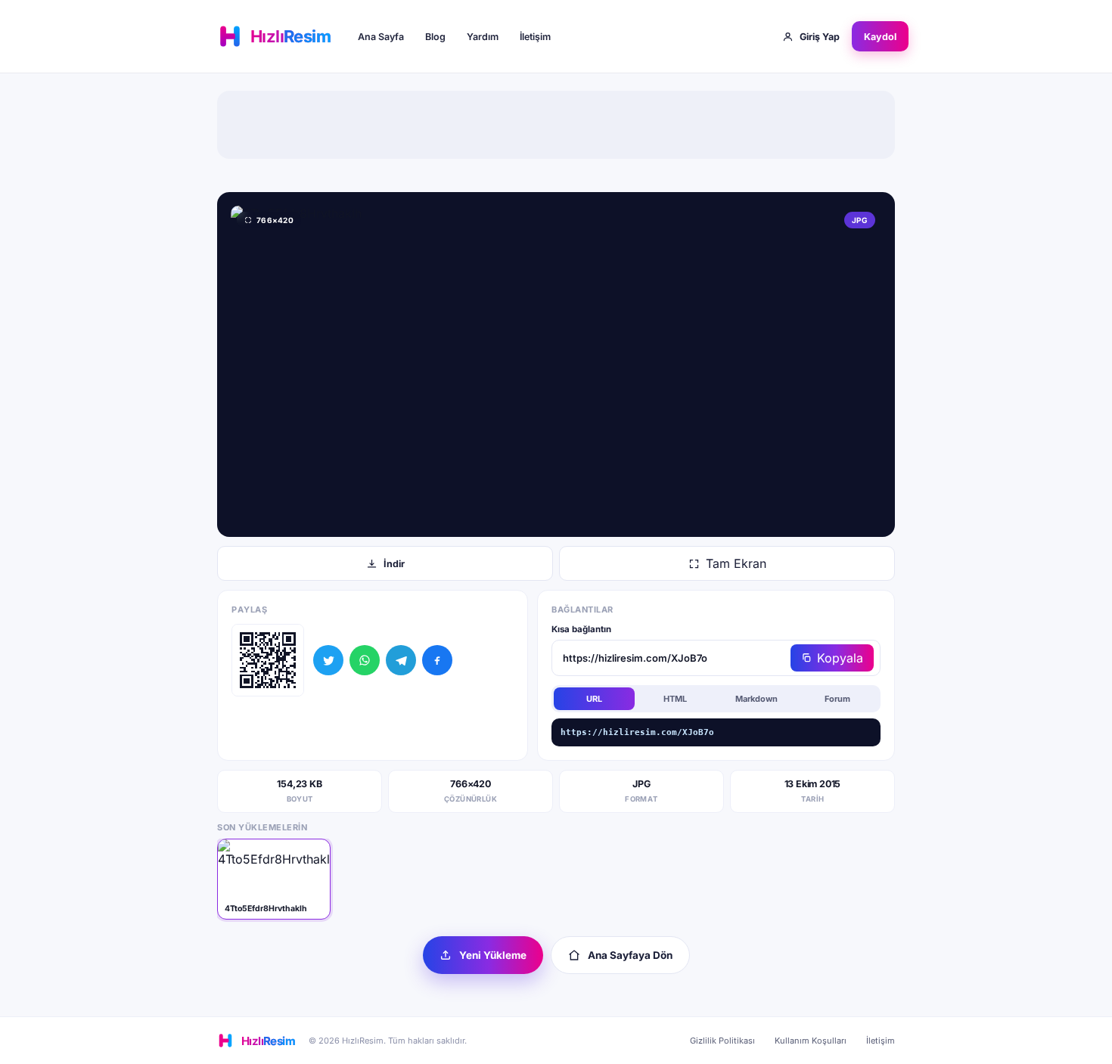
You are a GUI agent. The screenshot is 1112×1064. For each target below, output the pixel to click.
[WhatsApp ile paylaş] (364, 660)
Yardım (483, 36)
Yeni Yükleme (492, 955)
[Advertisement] (556, 125)
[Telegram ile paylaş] (401, 660)
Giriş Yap (820, 36)
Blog (435, 36)
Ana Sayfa (381, 36)
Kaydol (880, 36)
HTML (675, 698)
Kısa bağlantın (581, 629)
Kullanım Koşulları (810, 1040)
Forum (837, 698)
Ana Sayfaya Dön (630, 955)
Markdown (756, 698)
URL (594, 698)
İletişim (535, 36)
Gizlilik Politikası (722, 1040)
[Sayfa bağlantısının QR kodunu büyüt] (267, 660)
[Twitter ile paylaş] (328, 660)
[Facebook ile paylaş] (437, 660)
